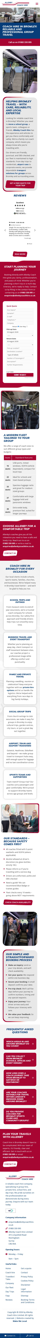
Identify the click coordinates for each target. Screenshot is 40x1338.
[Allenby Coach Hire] (15, 4)
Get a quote (26, 1268)
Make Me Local (20, 1321)
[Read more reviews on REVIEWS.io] (20, 213)
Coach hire (10, 1272)
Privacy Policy (27, 1276)
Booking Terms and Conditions (27, 1301)
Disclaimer (25, 1285)
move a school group (18, 124)
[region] (20, 230)
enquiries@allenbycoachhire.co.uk (19, 295)
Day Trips (10, 1291)
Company (10, 1283)
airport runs (22, 164)
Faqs (8, 1295)
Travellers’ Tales (10, 1277)
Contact (24, 1272)
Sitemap (24, 1295)
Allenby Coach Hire (21, 130)
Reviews (9, 1300)
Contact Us (11, 1336)
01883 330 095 (25, 42)
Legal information (26, 1290)
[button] (37, 4)
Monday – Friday (16, 1254)
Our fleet (9, 1287)
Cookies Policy (27, 1280)
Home (8, 1268)
